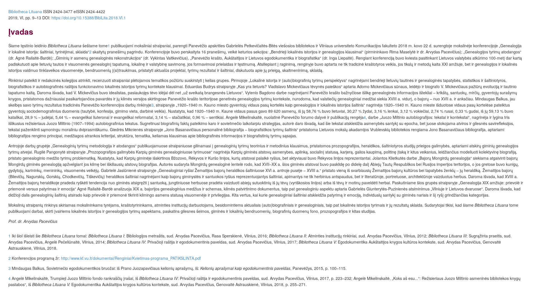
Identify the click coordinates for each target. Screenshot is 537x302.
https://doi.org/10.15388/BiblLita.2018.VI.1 (88, 17)
